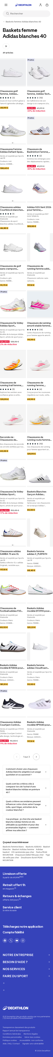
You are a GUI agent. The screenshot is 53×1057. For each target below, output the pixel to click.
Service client (12, 909)
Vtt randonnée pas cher (22, 852)
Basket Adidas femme (23, 849)
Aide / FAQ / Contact (11, 1044)
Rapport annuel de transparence (16, 1031)
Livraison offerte (15, 875)
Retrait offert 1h (14, 886)
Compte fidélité (13, 932)
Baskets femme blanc (13, 846)
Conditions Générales (12, 1034)
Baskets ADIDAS (33, 846)
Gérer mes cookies (32, 1037)
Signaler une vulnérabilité (33, 1044)
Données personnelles (12, 1037)
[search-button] (8, 14)
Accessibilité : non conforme (31, 1040)
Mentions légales (31, 1034)
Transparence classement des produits (19, 1027)
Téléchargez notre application (23, 926)
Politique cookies (10, 1040)
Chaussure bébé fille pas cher (29, 855)
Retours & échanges (17, 897)
